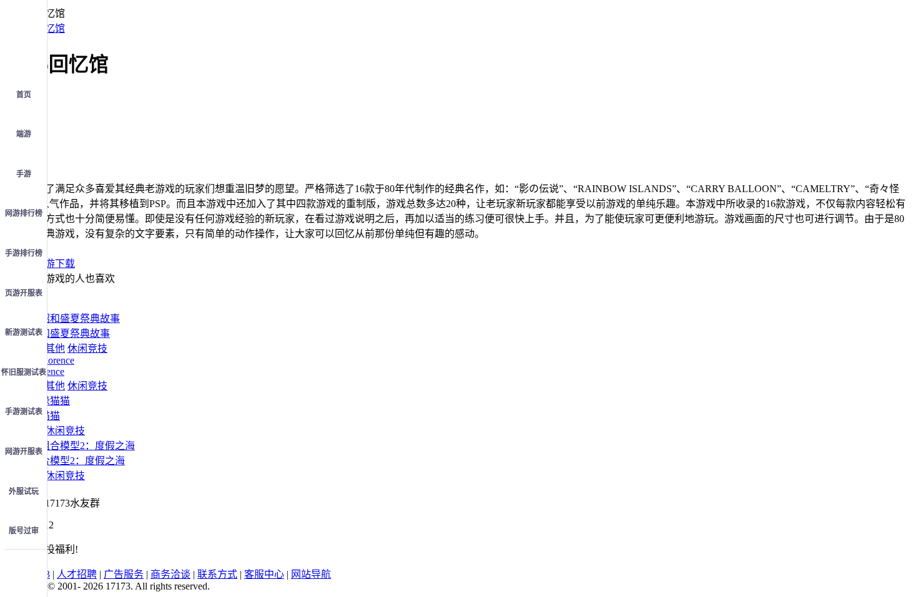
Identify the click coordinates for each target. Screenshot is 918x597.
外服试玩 (24, 491)
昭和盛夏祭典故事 (70, 333)
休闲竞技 (87, 348)
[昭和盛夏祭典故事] (75, 318)
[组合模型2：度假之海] (82, 445)
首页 (23, 94)
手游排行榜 (23, 253)
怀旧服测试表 (23, 372)
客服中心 (264, 574)
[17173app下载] (23, 567)
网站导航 (311, 574)
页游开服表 (23, 293)
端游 (23, 134)
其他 (55, 348)
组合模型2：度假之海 (77, 460)
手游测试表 (23, 411)
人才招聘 (77, 574)
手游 (23, 174)
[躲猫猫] (50, 401)
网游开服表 (23, 451)
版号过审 (24, 531)
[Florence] (52, 360)
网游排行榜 (23, 213)
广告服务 (124, 574)
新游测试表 (23, 332)
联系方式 (217, 574)
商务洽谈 (170, 574)
